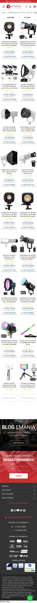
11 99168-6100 (20, 530)
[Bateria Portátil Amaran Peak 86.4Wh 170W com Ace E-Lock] (9, 372)
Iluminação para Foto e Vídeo (16, 12)
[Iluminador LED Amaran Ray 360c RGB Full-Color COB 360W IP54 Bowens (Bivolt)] (9, 329)
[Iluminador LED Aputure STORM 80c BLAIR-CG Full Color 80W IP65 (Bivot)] (28, 30)
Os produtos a (20, 1)
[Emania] (14, 6)
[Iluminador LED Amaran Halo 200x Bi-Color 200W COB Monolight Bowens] (28, 201)
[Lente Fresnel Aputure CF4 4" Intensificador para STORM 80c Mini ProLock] (28, 116)
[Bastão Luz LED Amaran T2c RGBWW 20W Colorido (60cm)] (28, 329)
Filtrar (27, 18)
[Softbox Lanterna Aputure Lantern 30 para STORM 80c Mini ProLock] (9, 116)
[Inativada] (9, 566)
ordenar (10, 18)
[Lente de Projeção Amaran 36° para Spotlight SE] (9, 244)
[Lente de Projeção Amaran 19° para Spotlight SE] (28, 158)
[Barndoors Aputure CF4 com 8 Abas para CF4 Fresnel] (9, 158)
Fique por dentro (18, 443)
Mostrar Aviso (5, 602)
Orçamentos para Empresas (20, 517)
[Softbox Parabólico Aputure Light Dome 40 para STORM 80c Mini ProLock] (28, 73)
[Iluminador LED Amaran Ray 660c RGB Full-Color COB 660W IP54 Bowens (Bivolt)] (28, 287)
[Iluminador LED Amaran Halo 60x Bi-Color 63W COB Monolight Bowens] (9, 201)
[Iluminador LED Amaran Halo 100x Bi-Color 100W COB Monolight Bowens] (9, 30)
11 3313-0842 (20, 527)
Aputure (29, 12)
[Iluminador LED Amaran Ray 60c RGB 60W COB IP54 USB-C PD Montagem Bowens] (9, 287)
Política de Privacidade (18, 503)
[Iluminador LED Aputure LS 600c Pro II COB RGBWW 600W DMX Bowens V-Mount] (28, 244)
